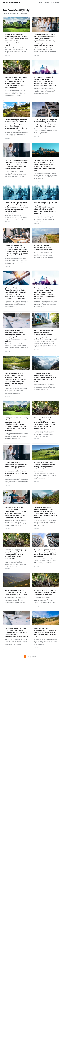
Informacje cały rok (11, 2)
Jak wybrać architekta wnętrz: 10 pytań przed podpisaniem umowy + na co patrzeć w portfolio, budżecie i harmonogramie (45, 467)
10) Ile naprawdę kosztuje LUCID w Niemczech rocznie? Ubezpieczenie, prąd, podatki (16, 592)
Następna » (34, 656)
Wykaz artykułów (44, 2)
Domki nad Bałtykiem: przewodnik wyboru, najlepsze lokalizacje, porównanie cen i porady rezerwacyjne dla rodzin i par (45, 632)
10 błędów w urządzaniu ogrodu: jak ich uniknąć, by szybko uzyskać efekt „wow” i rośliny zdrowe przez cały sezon (45, 377)
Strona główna (54, 2)
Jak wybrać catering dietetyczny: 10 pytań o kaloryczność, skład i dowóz (44, 247)
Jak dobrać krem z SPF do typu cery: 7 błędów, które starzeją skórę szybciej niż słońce (45, 592)
